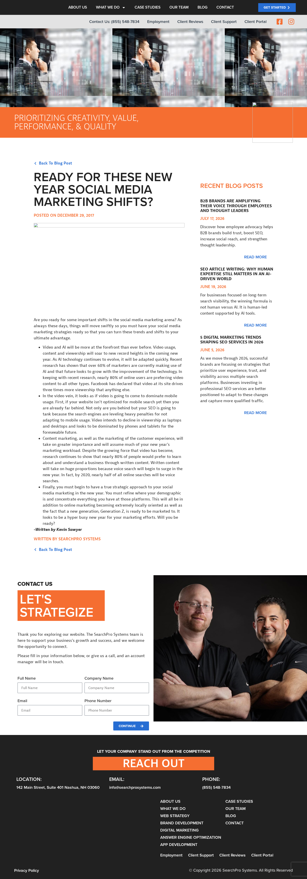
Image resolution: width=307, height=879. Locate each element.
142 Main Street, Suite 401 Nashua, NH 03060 (58, 787)
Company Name (99, 678)
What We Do (108, 9)
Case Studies (147, 9)
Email (22, 701)
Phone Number (98, 701)
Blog (202, 9)
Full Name (27, 678)
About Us (77, 9)
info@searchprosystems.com (135, 787)
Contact (225, 9)
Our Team (179, 9)
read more (255, 257)
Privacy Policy (26, 870)
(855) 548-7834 (216, 787)
